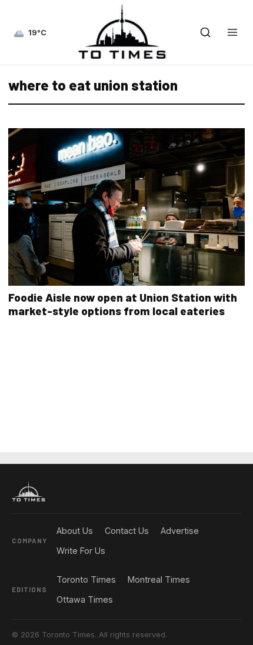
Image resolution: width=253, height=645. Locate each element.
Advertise (180, 531)
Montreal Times (159, 579)
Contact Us (127, 531)
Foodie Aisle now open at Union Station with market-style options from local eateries (122, 304)
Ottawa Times (84, 599)
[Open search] (205, 32)
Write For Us (80, 551)
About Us (74, 531)
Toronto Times (86, 579)
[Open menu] (232, 32)
